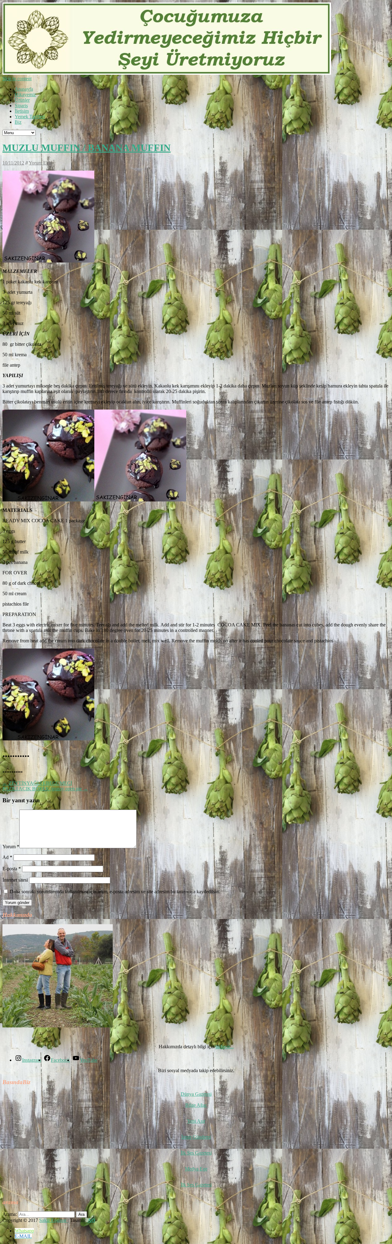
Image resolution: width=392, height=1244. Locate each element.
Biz (18, 122)
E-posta (11, 868)
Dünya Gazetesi (196, 1094)
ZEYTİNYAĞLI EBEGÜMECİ (37, 783)
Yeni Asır (196, 1121)
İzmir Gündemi (196, 1137)
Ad (7, 857)
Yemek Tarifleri (30, 116)
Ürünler (22, 100)
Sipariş (21, 105)
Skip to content (17, 78)
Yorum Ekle (40, 162)
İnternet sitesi (15, 880)
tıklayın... (225, 1046)
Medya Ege (196, 1168)
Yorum (10, 846)
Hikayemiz (25, 94)
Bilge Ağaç (196, 1105)
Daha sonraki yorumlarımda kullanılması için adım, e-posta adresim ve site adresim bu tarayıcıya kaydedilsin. (115, 891)
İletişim (22, 111)
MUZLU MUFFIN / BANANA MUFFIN (86, 147)
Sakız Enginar (53, 1220)
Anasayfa (24, 89)
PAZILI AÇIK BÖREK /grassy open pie (45, 788)
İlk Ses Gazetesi (196, 1152)
